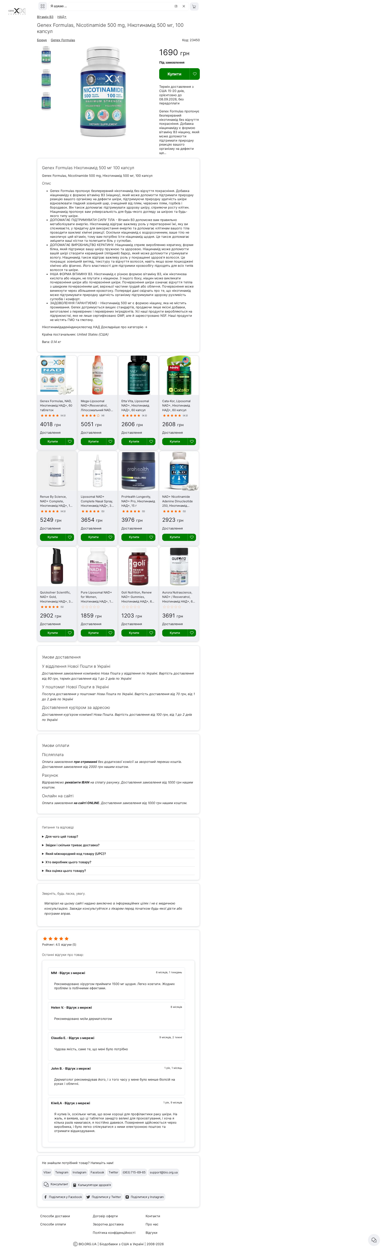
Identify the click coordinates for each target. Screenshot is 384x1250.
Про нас (152, 1224)
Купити (174, 74)
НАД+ (62, 17)
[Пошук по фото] (176, 6)
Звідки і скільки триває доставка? (72, 845)
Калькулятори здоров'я (94, 1185)
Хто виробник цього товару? (68, 862)
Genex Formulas (63, 40)
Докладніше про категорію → (124, 327)
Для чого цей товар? (61, 836)
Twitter (113, 1172)
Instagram (79, 1172)
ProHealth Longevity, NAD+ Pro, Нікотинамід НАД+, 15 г (138, 501)
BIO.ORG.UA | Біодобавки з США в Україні (111, 1244)
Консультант (59, 1184)
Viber (47, 1172)
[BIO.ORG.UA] (42, 6)
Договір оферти (105, 1216)
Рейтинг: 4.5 (51, 944)
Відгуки (151, 1233)
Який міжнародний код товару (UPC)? (75, 854)
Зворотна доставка (108, 1224)
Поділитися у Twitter (106, 1197)
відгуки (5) (68, 944)
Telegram (61, 1172)
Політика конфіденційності (114, 1233)
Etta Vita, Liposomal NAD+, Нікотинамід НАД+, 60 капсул (135, 405)
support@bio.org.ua (163, 1172)
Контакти (153, 1216)
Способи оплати (53, 1224)
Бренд (42, 40)
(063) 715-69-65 (134, 1172)
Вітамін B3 (45, 17)
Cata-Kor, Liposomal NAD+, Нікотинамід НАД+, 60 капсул (176, 405)
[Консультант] (374, 1240)
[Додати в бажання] (195, 74)
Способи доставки (55, 1216)
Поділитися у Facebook (65, 1197)
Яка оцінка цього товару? (65, 871)
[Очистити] (184, 6)
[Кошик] (194, 6)
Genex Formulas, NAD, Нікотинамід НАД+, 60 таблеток (56, 405)
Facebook (97, 1172)
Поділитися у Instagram (147, 1197)
